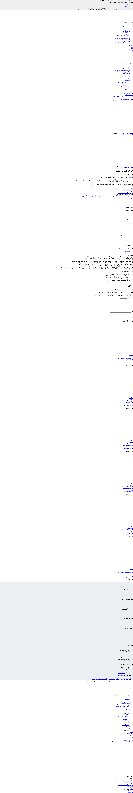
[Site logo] (127, 20)
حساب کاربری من (122, 82)
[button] (128, 359)
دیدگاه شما (130, 309)
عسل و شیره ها (126, 39)
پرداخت (125, 85)
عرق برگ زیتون (128, 405)
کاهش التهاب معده (77, 262)
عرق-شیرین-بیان (93, 195)
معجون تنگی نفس (128, 167)
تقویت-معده (107, 195)
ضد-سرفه (100, 195)
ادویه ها (128, 28)
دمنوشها (128, 34)
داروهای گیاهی (126, 31)
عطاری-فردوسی (71, 195)
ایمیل (131, 314)
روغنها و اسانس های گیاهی (123, 35)
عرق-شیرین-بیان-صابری (82, 195)
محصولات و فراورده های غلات (122, 42)
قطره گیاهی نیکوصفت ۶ (126, 133)
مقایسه (128, 726)
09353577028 (121, 673)
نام (132, 311)
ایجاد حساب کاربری (128, 740)
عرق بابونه (130, 362)
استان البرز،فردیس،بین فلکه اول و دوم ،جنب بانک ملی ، (111, 679)
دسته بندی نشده (126, 32)
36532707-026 (121, 675)
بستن (131, 198)
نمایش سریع (130, 356)
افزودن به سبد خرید (128, 190)
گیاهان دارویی (126, 41)
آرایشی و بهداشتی (125, 26)
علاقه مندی (124, 86)
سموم (128, 36)
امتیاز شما (130, 297)
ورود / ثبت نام (126, 728)
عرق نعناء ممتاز (128, 448)
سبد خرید (124, 83)
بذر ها (128, 29)
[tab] (65, 251)
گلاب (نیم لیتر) (128, 491)
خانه (132, 100)
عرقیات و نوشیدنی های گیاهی (122, 38)
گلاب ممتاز (129, 576)
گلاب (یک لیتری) (128, 534)
